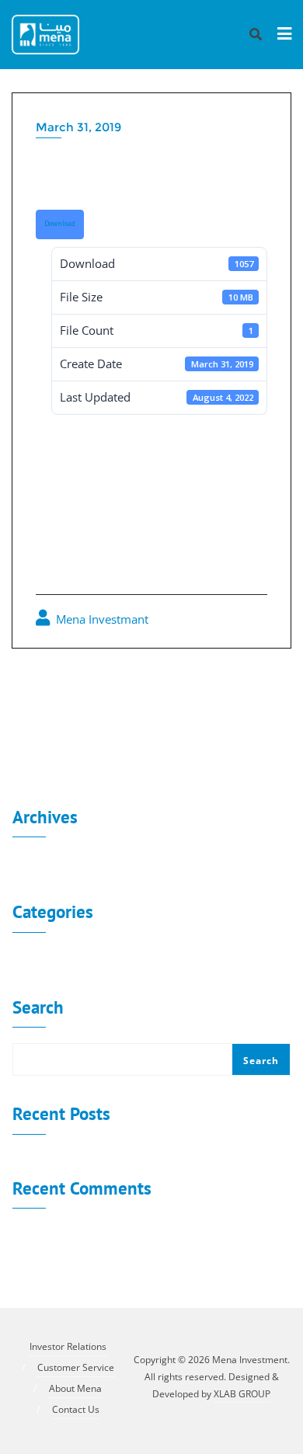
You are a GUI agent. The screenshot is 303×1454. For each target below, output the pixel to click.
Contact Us (75, 1409)
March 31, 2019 (78, 127)
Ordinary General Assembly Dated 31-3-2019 (145, 734)
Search (38, 1008)
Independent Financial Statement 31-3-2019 (154, 689)
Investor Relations (68, 1346)
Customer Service (75, 1367)
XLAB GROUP (242, 1393)
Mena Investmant (100, 619)
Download (59, 223)
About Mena (75, 1388)
